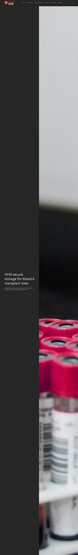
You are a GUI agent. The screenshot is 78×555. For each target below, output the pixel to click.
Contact (59, 2)
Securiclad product (38, 2)
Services (47, 2)
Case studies (53, 2)
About (23, 2)
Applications (30, 2)
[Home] (10, 3)
